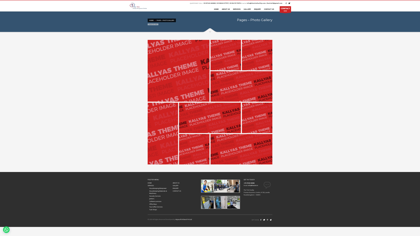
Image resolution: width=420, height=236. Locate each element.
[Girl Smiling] (178, 70)
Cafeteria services (155, 201)
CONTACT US (177, 191)
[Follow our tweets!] (264, 219)
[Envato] (270, 219)
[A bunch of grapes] (241, 86)
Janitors (151, 199)
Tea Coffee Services (156, 207)
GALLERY (175, 186)
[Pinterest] (267, 219)
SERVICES (151, 186)
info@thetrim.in (253, 185)
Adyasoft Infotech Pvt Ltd (183, 219)
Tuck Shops (153, 210)
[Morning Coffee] (226, 55)
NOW (285, 9)
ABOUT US (176, 183)
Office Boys (153, 204)
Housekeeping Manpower (158, 188)
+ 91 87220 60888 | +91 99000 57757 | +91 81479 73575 (222, 3)
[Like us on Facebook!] (260, 219)
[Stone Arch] (257, 55)
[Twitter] (289, 3)
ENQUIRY (175, 188)
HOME (150, 183)
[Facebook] (286, 3)
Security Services (155, 196)
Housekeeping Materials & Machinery (158, 192)
